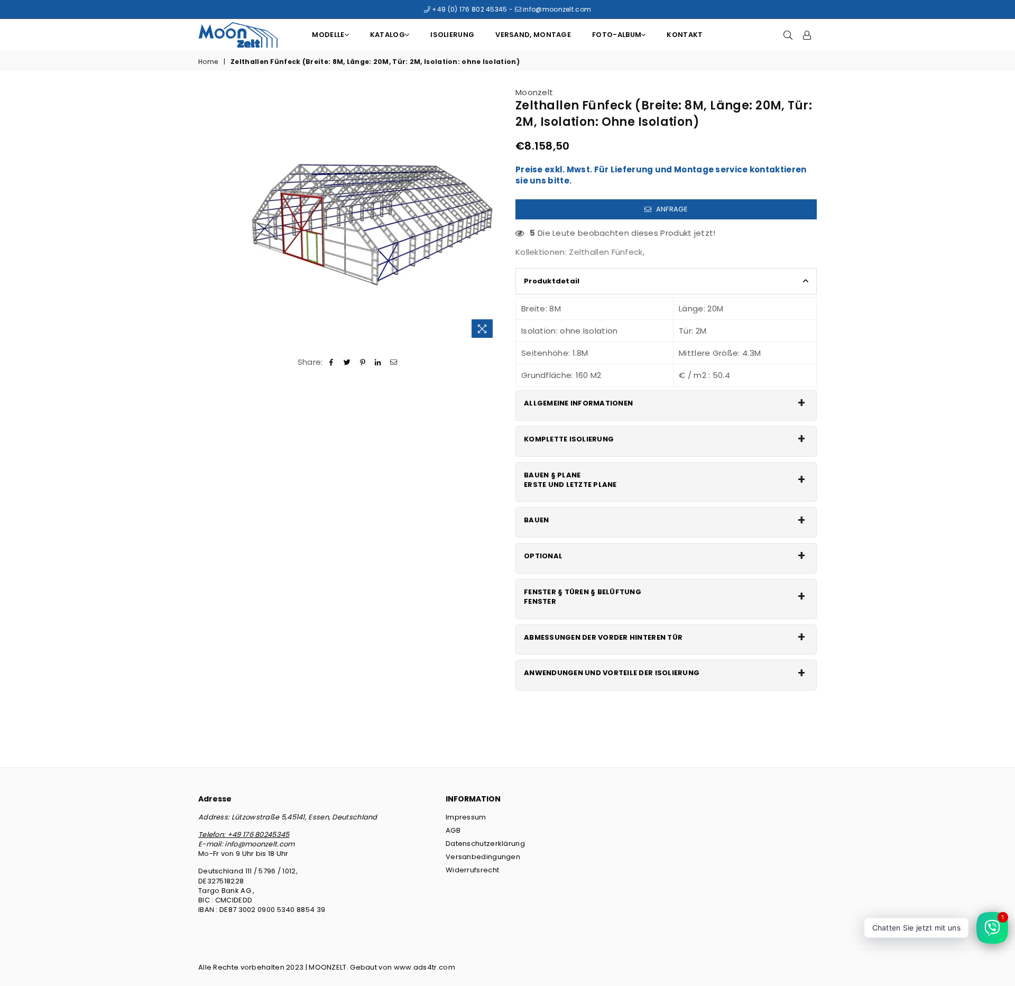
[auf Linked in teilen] (378, 361)
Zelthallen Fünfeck (605, 251)
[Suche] (788, 35)
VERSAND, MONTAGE (533, 35)
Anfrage (670, 209)
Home (208, 62)
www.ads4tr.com (424, 967)
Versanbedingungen (483, 857)
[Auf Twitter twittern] (347, 361)
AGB (453, 830)
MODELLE (328, 35)
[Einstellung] (807, 35)
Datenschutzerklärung (485, 843)
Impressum (466, 817)
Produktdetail (551, 281)
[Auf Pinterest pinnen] (363, 361)
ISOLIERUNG (452, 35)
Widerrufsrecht (472, 870)
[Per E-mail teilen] (394, 361)
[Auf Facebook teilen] (332, 361)
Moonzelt (534, 92)
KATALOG (387, 35)
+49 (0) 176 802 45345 (469, 9)
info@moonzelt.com (556, 9)
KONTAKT (685, 35)
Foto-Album (616, 35)
